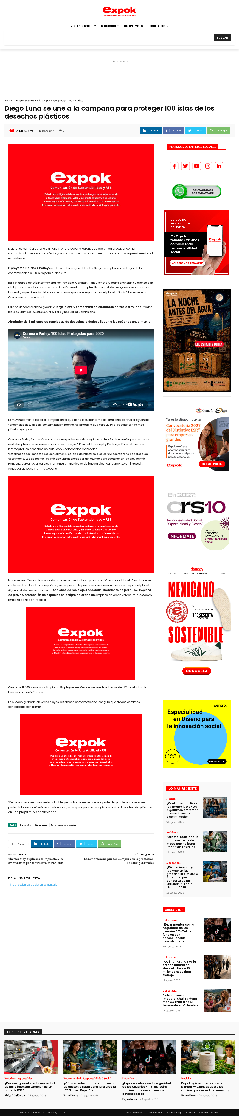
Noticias (9, 100)
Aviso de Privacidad (209, 1112)
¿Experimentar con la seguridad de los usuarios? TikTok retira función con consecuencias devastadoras (180, 933)
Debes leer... (173, 862)
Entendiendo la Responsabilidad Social (87, 1078)
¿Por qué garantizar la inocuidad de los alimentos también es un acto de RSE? (29, 1086)
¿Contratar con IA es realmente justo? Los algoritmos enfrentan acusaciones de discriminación (182, 810)
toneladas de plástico (63, 824)
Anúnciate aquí (175, 1112)
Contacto (190, 1112)
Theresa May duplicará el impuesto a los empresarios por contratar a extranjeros (35, 861)
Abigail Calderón (14, 1095)
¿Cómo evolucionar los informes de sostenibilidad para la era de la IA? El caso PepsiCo (89, 1086)
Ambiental (172, 832)
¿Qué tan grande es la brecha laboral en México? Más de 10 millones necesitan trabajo (179, 968)
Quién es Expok (156, 1112)
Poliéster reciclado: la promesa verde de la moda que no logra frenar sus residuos (182, 842)
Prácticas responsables (18, 1078)
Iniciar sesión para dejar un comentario (33, 884)
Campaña (25, 824)
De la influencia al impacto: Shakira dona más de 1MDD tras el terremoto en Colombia (180, 1000)
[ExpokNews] (12, 130)
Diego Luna (41, 824)
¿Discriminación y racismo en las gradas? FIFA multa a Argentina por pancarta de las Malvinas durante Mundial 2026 (182, 877)
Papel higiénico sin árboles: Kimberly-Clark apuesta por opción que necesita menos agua (206, 1086)
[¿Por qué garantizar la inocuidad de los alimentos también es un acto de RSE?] (31, 1057)
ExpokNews (26, 130)
